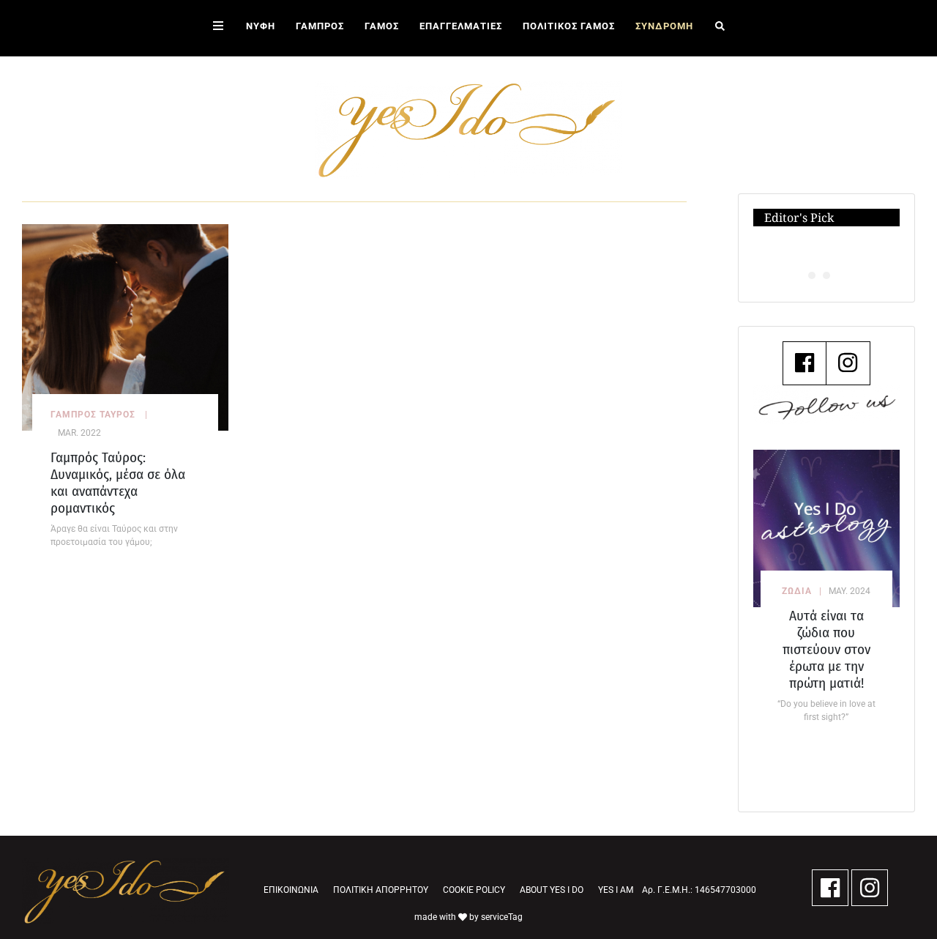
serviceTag (502, 917)
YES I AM (615, 890)
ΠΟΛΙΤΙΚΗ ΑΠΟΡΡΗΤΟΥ (380, 890)
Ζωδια (797, 591)
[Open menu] (218, 28)
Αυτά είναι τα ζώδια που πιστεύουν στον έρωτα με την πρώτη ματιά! (826, 649)
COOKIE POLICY (474, 890)
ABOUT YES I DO (551, 890)
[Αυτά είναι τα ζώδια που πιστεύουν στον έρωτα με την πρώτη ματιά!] (826, 528)
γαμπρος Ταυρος (93, 414)
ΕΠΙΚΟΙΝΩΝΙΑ (291, 890)
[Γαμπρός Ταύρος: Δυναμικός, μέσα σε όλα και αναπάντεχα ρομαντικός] (125, 326)
